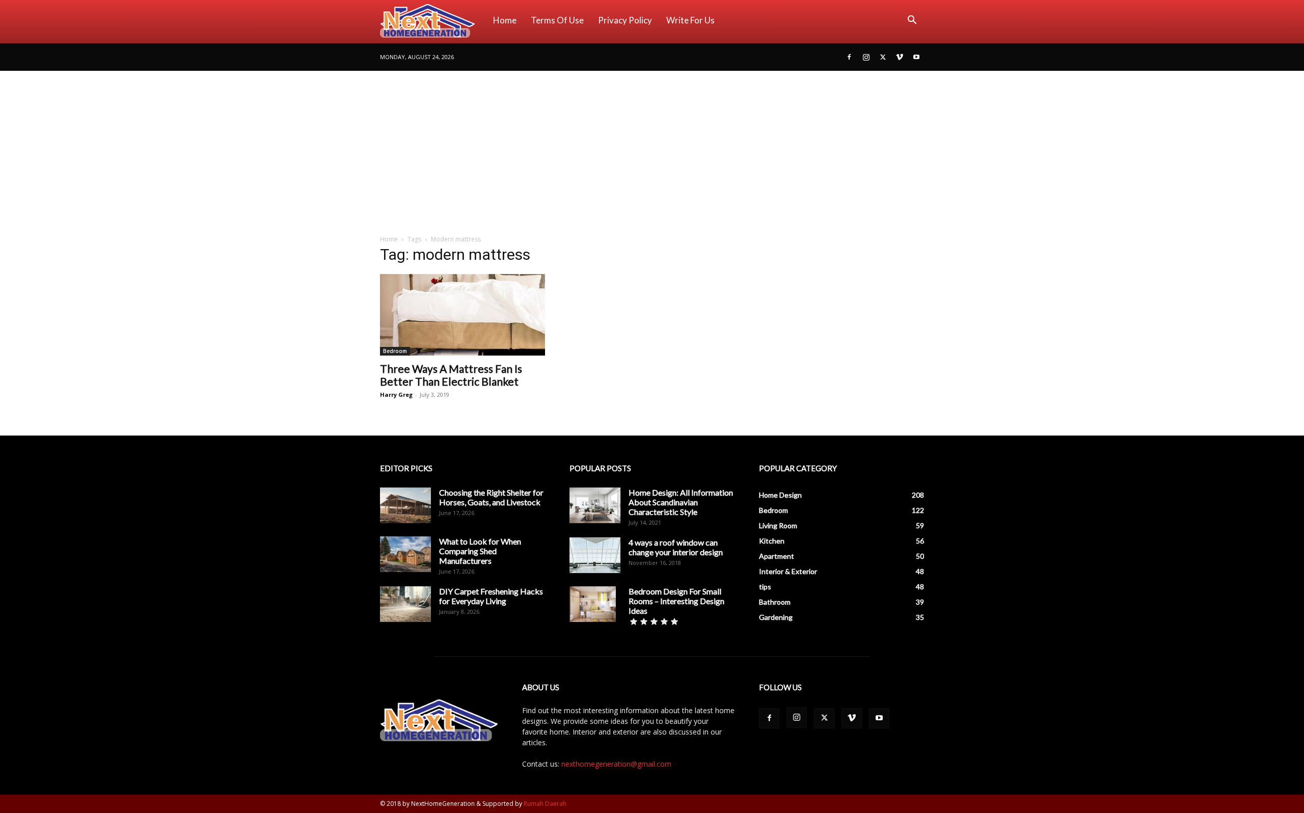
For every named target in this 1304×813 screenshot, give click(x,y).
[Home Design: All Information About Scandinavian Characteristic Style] (594, 505)
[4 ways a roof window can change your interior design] (594, 555)
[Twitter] (882, 57)
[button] (912, 21)
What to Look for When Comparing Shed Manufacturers (480, 550)
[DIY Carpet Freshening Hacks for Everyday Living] (405, 604)
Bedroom (395, 351)
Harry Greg (396, 394)
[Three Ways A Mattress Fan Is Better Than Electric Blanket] (462, 315)
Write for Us (690, 20)
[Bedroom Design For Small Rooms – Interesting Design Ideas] (592, 604)
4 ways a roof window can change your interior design (676, 547)
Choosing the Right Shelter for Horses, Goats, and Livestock (491, 497)
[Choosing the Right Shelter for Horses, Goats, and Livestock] (405, 505)
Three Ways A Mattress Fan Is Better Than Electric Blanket (451, 375)
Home (505, 20)
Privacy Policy (625, 20)
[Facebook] (849, 57)
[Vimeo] (899, 57)
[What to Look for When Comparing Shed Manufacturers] (405, 554)
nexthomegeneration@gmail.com (616, 764)
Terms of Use (557, 20)
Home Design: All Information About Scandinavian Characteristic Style (681, 502)
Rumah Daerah (545, 803)
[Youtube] (916, 57)
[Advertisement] (652, 147)
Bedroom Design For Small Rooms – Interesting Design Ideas (676, 600)
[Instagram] (866, 57)
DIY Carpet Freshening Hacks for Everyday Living (491, 596)
